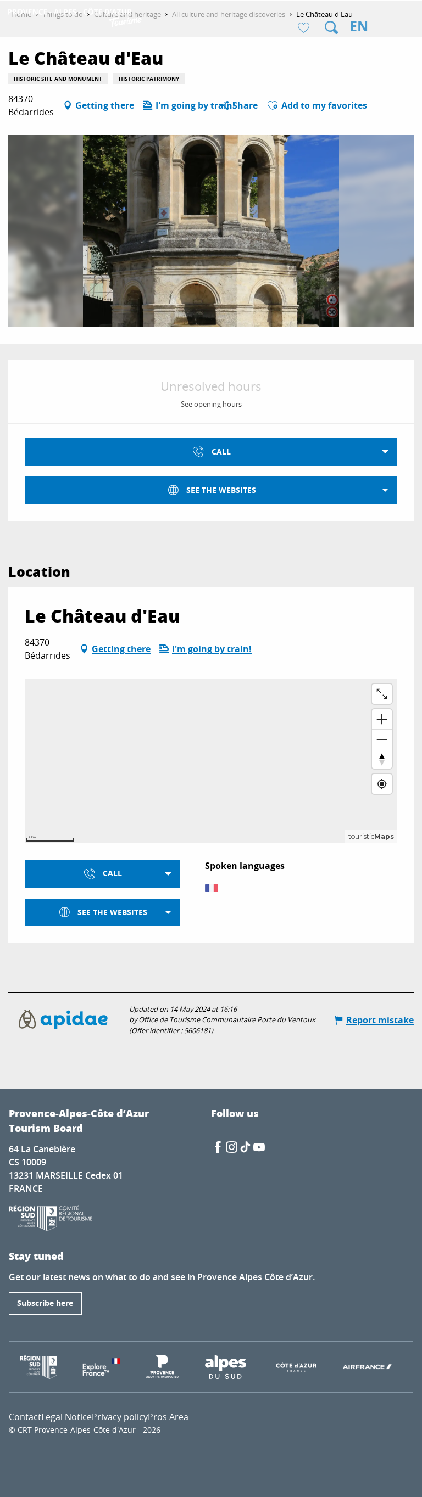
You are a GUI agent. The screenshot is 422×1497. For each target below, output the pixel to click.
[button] (331, 27)
